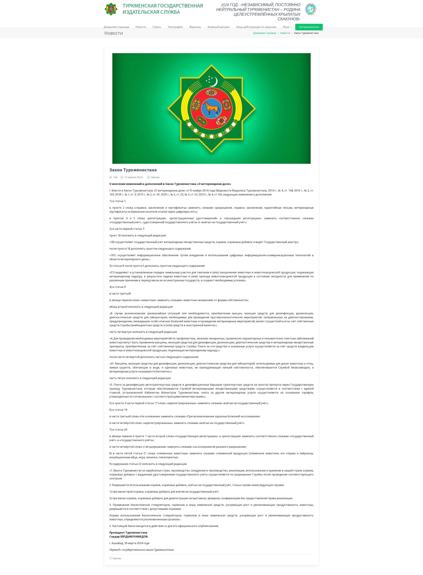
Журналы (195, 27)
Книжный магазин (219, 27)
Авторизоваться (309, 27)
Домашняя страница (116, 27)
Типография (175, 27)
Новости (141, 27)
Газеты (157, 27)
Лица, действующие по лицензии (256, 27)
